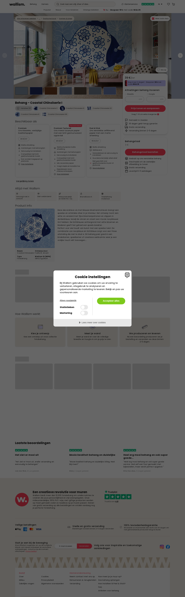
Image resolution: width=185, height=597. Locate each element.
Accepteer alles (111, 301)
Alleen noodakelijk (68, 300)
